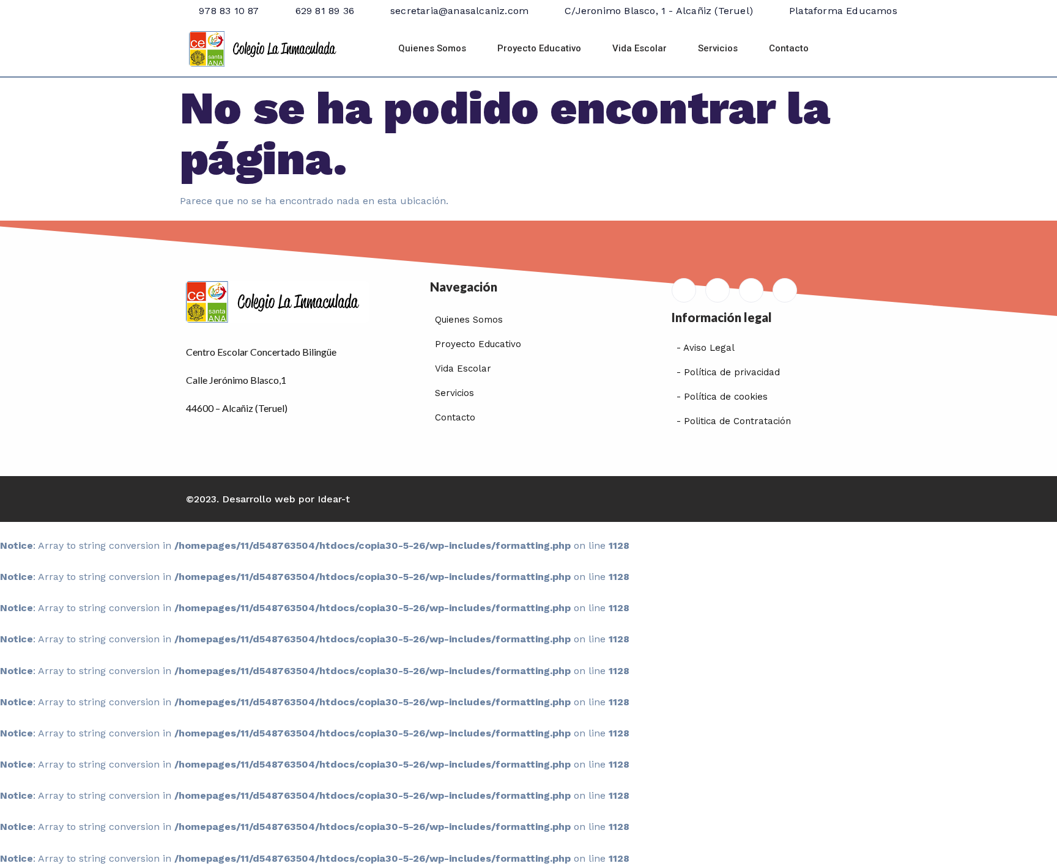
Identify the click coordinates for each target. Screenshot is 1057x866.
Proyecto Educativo (539, 48)
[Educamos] (684, 290)
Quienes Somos (432, 48)
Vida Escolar (639, 48)
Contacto (789, 48)
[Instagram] (785, 290)
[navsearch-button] (854, 49)
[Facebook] (717, 290)
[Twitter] (751, 290)
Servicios (718, 48)
